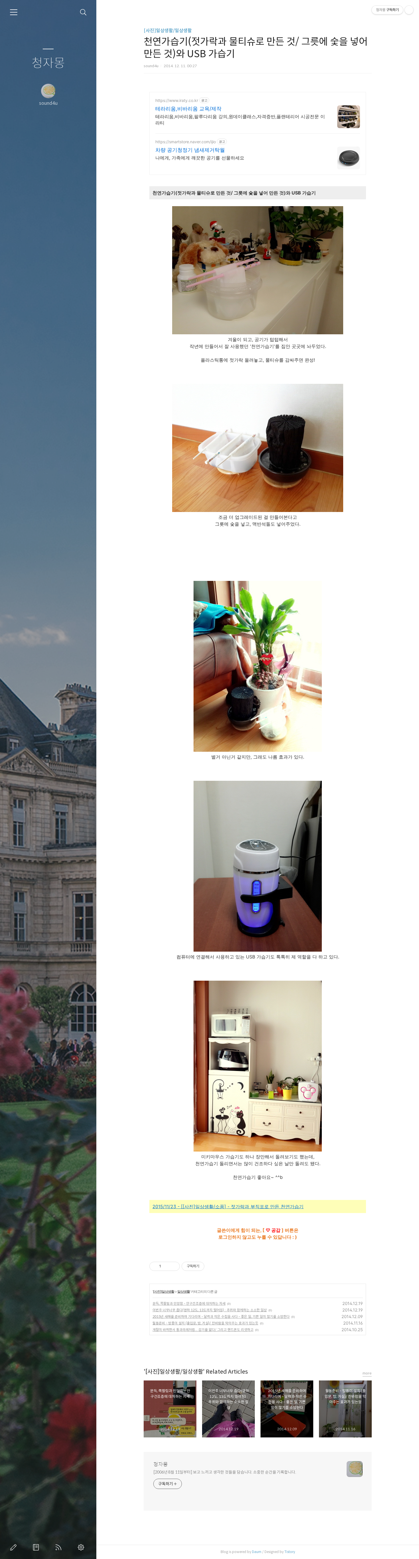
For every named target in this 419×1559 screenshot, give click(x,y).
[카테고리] (13, 12)
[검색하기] (83, 12)
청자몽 (48, 63)
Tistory (289, 1552)
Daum (256, 1552)
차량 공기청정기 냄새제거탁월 (190, 150)
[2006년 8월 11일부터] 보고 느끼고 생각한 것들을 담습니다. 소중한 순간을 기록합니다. (224, 1472)
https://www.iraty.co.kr (176, 100)
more (367, 1373)
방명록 (37, 1547)
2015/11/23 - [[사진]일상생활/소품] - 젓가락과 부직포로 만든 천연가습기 (228, 1206)
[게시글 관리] (173, 1266)
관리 (82, 1547)
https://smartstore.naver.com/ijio (185, 141)
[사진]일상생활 (163, 1291)
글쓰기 (14, 1547)
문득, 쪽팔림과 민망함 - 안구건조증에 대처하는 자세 (188, 1303)
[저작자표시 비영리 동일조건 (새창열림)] (212, 1266)
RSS (59, 1547)
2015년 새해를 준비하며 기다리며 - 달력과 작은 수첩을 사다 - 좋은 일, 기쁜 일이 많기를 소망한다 (221, 1316)
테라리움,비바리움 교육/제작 (188, 109)
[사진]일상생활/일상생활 (168, 31)
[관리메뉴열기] (409, 10)
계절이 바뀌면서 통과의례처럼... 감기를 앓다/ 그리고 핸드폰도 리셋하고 (202, 1329)
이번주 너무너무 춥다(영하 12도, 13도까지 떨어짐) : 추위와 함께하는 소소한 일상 (209, 1310)
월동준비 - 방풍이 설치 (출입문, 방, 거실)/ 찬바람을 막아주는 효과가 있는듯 (205, 1323)
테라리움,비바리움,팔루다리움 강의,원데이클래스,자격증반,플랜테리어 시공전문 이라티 (240, 120)
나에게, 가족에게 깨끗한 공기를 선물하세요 (199, 158)
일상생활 (183, 1291)
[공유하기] (166, 1266)
